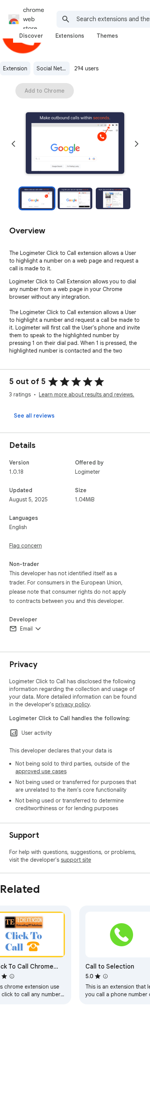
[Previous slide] (13, 143)
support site (76, 859)
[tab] (31, 36)
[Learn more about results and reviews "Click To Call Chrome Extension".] (12, 976)
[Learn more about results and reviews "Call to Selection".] (105, 976)
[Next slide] (136, 143)
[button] (75, 143)
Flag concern (25, 545)
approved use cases (41, 771)
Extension (15, 68)
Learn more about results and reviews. (86, 394)
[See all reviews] (34, 415)
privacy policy (72, 704)
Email (26, 628)
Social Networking (53, 68)
